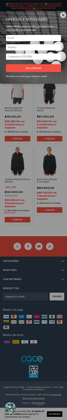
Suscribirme (34, 68)
